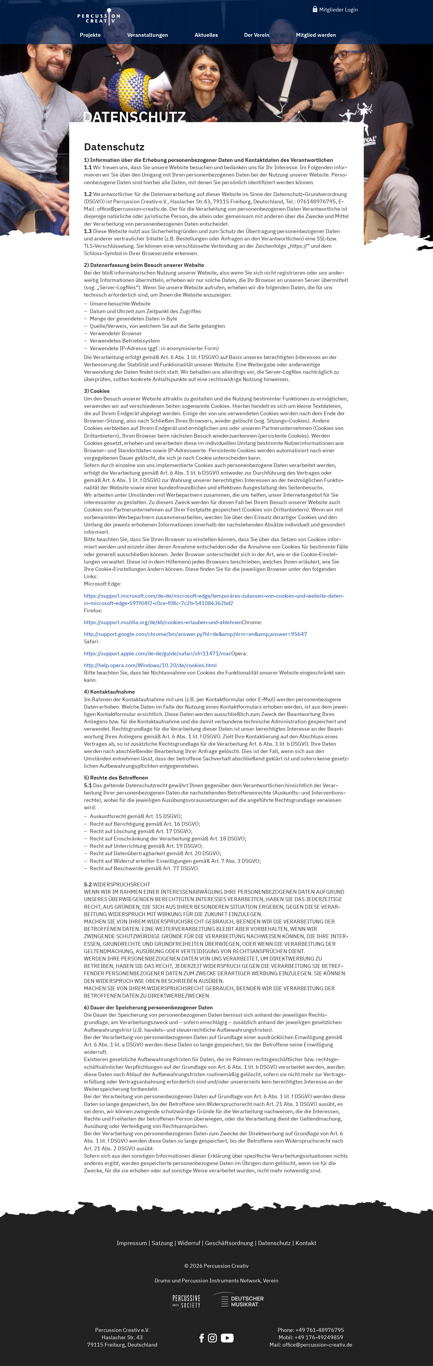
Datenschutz (274, 1243)
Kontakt (305, 1243)
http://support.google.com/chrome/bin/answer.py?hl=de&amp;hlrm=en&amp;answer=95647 (195, 634)
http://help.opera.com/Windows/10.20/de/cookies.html (150, 665)
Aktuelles (206, 34)
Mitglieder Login (338, 9)
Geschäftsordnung (229, 1243)
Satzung (162, 1243)
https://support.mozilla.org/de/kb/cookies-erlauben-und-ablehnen (163, 622)
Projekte (90, 34)
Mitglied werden (316, 34)
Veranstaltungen (147, 34)
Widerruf (189, 1243)
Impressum (132, 1243)
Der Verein (257, 34)
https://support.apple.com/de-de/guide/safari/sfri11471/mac (157, 653)
